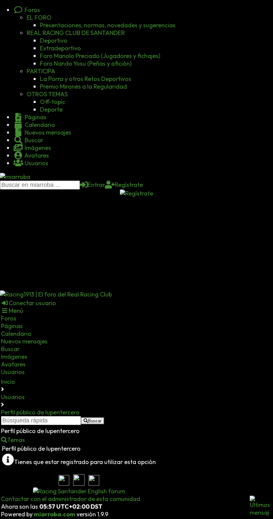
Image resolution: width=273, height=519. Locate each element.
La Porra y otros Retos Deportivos (85, 79)
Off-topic (52, 102)
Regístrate (129, 185)
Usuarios (35, 163)
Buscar (33, 140)
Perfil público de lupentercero (40, 412)
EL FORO (39, 17)
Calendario (39, 125)
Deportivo (53, 40)
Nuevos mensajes (47, 132)
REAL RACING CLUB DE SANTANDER (76, 33)
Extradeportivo (60, 48)
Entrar (96, 185)
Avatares (36, 155)
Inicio (8, 381)
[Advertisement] (136, 243)
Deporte (51, 109)
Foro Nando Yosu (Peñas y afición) (86, 63)
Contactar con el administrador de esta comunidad (70, 499)
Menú (16, 310)
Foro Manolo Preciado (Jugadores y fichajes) (100, 56)
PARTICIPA (41, 71)
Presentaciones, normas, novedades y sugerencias (107, 25)
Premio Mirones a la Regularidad (83, 86)
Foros (31, 10)
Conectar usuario (32, 303)
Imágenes (37, 148)
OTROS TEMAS (47, 94)
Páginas (34, 117)
